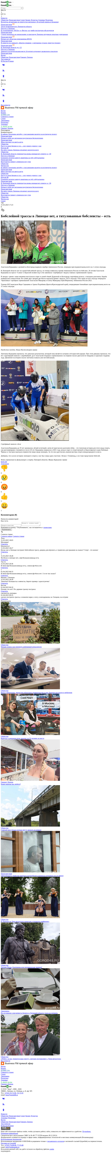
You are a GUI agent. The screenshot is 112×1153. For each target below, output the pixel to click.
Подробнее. (86, 1131)
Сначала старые (18, 536)
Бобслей (4, 462)
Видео (3, 55)
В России (4, 61)
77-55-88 (20, 1145)
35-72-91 (20, 1093)
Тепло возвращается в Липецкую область (16, 26)
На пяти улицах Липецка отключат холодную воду (20, 150)
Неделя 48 (4, 148)
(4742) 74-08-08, (11, 1145)
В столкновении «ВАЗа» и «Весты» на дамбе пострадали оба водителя (27, 30)
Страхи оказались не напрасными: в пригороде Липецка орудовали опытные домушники (34, 34)
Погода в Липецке (8, 28)
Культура (34, 20)
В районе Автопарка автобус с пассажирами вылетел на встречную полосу (29, 134)
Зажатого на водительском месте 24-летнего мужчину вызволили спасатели (29, 51)
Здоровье (41, 20)
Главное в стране (7, 116)
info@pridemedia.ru (12, 1147)
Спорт (22, 20)
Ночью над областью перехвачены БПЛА (16, 39)
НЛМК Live (5, 115)
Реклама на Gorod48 (8, 1143)
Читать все (5, 166)
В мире (11, 61)
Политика (49, 20)
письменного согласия (55, 1141)
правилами (47, 527)
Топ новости (5, 59)
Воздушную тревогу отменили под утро (16, 162)
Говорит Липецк (26, 57)
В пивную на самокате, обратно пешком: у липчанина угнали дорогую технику (30, 43)
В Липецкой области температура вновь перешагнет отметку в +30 (26, 154)
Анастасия (5, 464)
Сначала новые (6, 536)
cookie (51, 1149)
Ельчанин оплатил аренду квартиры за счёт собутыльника (22, 158)
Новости (4, 18)
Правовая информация (9, 1133)
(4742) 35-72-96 (10, 1093)
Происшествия (14, 20)
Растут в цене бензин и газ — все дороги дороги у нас (21, 146)
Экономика (5, 120)
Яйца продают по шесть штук (12, 142)
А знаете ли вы (6, 126)
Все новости (5, 105)
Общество (4, 20)
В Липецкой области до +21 (11, 47)
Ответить (4, 544)
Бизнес (28, 20)
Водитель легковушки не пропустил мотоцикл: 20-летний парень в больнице (30, 22)
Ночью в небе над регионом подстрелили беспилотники (22, 138)
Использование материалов (11, 1139)
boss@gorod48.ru (11, 1095)
